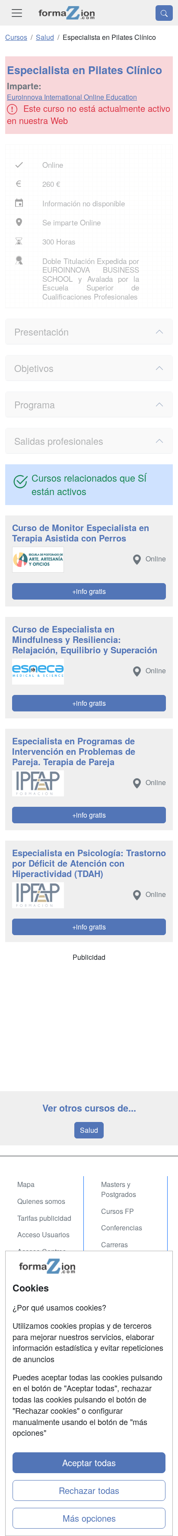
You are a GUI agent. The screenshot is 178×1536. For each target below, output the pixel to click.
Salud (89, 1130)
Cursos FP (117, 1211)
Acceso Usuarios (43, 1234)
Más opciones (89, 1518)
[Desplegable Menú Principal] (17, 12)
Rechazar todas (89, 1490)
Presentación (41, 331)
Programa (34, 404)
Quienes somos (41, 1201)
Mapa (26, 1184)
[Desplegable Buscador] (164, 13)
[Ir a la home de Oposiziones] (67, 12)
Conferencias (121, 1228)
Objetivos (34, 368)
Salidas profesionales (58, 440)
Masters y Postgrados (118, 1189)
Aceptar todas (89, 1462)
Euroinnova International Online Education (72, 97)
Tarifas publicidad (44, 1218)
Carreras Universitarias (122, 1249)
